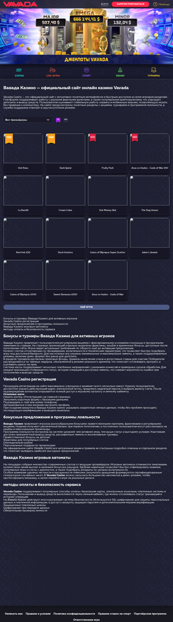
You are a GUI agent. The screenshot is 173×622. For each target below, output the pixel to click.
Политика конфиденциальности (74, 614)
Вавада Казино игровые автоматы (25, 326)
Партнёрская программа (150, 614)
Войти (104, 4)
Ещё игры (86, 307)
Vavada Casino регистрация (21, 321)
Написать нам (14, 614)
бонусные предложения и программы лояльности (35, 324)
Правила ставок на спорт (114, 614)
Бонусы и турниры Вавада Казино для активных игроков (40, 318)
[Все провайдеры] (27, 121)
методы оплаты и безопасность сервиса (29, 329)
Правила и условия (38, 614)
